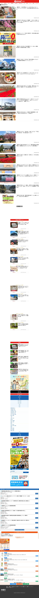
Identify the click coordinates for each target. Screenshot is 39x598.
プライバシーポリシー (30, 586)
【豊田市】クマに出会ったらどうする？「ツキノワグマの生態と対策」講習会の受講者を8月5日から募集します (23, 324)
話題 (27, 3)
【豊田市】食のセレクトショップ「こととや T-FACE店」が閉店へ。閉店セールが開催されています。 (23, 287)
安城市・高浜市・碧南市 (13, 425)
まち (24, 3)
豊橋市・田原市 (12, 430)
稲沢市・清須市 (12, 415)
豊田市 (23, 1)
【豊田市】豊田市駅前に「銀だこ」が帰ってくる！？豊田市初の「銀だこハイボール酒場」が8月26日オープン (23, 351)
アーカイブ (37, 3)
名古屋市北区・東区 (13, 409)
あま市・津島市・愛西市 (13, 414)
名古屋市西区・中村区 (13, 410)
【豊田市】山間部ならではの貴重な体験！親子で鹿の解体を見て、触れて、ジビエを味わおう (23, 364)
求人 (8, 3)
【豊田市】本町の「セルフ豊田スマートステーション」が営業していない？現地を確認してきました (23, 296)
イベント (30, 3)
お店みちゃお (20, 3)
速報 (33, 3)
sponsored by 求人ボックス (9, 489)
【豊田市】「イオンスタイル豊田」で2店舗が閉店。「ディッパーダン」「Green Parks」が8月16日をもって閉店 (23, 223)
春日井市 (12, 419)
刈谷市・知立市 (12, 424)
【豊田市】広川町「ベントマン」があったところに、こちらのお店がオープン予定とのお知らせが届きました (23, 258)
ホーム (8, 586)
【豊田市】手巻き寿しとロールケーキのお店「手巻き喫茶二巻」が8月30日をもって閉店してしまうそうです (23, 345)
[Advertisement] (19, 125)
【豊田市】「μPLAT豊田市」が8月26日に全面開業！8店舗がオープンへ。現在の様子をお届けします (23, 250)
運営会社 (11, 586)
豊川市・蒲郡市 (12, 429)
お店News (16, 3)
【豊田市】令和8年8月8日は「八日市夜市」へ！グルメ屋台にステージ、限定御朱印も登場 (23, 315)
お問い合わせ (25, 586)
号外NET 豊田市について (10, 587)
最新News (5, 3)
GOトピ (2, 3)
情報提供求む (14, 586)
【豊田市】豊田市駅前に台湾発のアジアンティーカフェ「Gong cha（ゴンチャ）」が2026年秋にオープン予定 (23, 267)
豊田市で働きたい (3, 489)
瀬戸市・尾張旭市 (13, 420)
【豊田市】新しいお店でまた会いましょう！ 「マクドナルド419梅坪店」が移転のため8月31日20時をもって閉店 (23, 370)
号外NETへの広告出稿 (20, 586)
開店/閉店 (12, 3)
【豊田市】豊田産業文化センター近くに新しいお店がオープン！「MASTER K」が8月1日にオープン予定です (23, 241)
